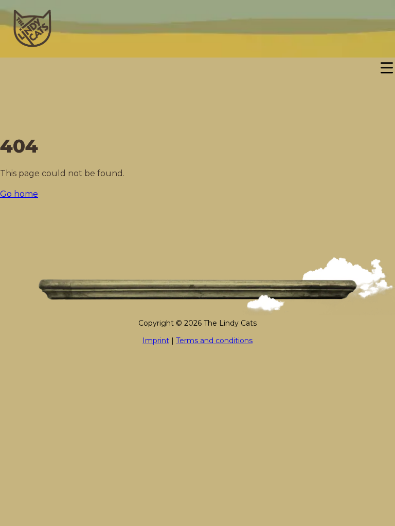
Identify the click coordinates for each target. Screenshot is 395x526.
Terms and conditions (214, 340)
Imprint (155, 340)
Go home (19, 194)
